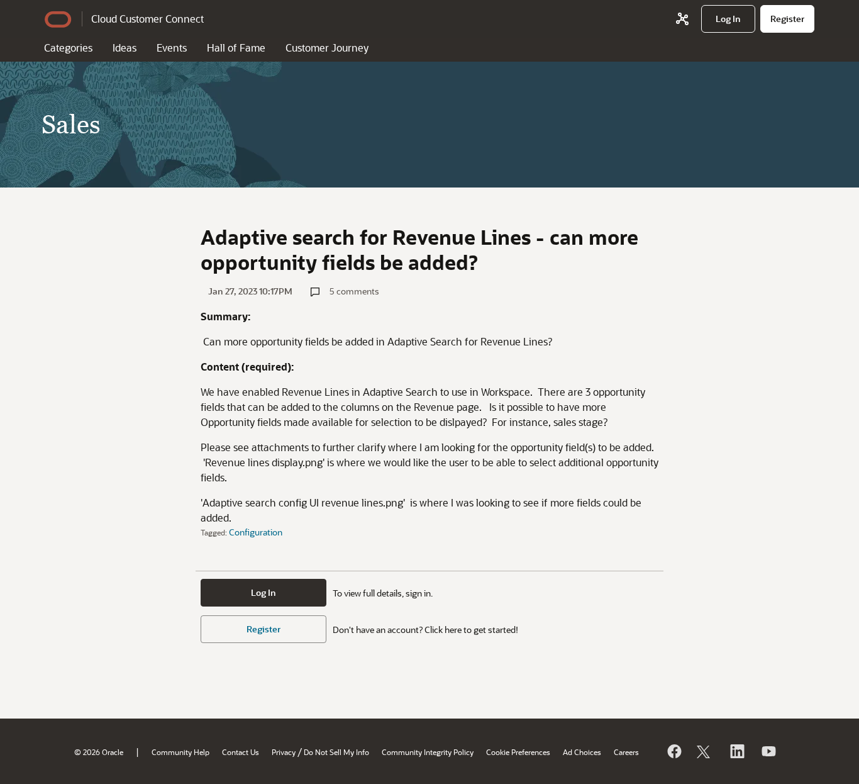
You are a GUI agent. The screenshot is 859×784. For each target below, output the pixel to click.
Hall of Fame (236, 47)
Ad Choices (582, 752)
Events (172, 47)
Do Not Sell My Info (336, 752)
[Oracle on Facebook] (673, 751)
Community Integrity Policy (428, 752)
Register (263, 629)
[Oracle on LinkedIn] (736, 751)
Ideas (124, 47)
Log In (263, 592)
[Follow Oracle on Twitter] (705, 751)
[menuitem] (728, 19)
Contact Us (240, 752)
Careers (626, 752)
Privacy (284, 752)
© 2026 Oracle (98, 752)
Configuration (255, 532)
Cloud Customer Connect (147, 18)
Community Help (180, 752)
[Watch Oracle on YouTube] (768, 751)
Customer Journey (327, 47)
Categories (68, 47)
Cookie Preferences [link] (518, 752)
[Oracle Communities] (682, 18)
